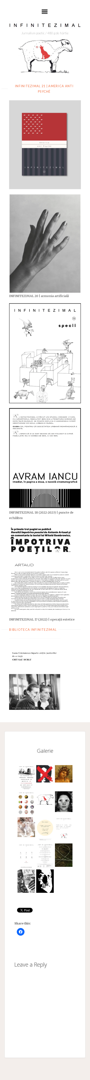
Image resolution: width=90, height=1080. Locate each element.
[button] (26, 778)
